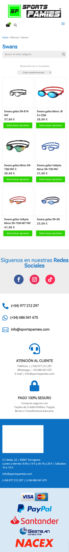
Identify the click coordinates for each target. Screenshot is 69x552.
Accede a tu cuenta (13, 450)
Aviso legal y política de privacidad (22, 446)
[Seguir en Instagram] (34, 279)
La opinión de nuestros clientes (21, 441)
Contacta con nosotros (16, 436)
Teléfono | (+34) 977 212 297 (34, 366)
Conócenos (9, 427)
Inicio (5, 37)
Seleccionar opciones (18, 125)
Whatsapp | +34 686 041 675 (34, 370)
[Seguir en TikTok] (50, 279)
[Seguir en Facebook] (19, 279)
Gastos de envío (12, 432)
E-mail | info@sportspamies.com (34, 374)
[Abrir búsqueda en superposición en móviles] (15, 25)
